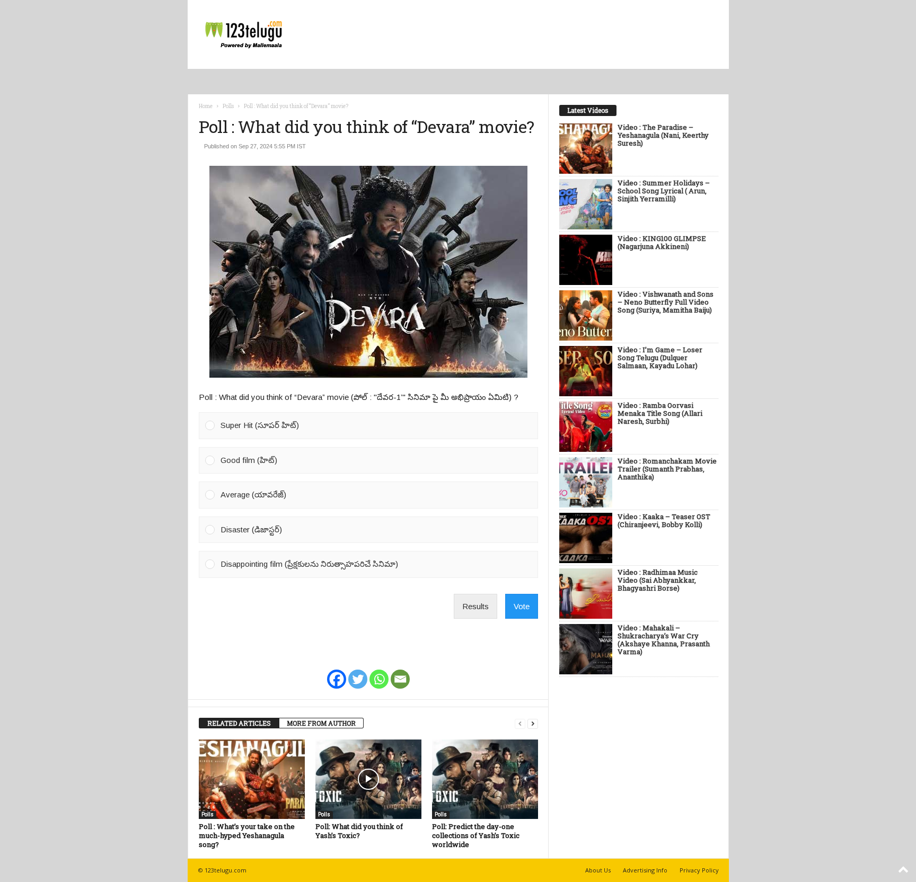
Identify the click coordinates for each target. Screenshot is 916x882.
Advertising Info (645, 870)
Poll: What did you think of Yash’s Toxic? (359, 831)
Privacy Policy (699, 870)
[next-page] (532, 723)
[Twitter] (357, 672)
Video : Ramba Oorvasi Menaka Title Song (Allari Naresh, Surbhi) (660, 414)
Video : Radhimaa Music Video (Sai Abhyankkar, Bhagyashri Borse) (658, 580)
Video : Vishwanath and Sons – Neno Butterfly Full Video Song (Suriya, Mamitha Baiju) (666, 302)
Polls (228, 106)
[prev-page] (520, 723)
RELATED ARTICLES (239, 723)
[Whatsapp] (379, 672)
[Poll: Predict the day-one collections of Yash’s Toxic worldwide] (485, 779)
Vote (522, 606)
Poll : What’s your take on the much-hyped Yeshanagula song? (247, 835)
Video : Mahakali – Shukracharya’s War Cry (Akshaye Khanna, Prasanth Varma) (664, 640)
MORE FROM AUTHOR (321, 723)
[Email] (400, 672)
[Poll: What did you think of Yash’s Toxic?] (368, 779)
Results (475, 606)
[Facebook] (336, 672)
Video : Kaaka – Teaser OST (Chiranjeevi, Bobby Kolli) (664, 521)
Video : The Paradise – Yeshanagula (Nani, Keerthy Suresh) (663, 135)
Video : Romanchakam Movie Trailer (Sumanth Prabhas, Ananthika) (667, 469)
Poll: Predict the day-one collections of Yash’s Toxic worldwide (475, 835)
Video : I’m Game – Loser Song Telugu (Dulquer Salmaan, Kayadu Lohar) (660, 358)
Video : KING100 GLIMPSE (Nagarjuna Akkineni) (662, 243)
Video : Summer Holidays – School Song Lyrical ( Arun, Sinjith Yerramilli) (664, 191)
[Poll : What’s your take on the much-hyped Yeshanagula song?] (252, 779)
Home (206, 106)
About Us (598, 870)
